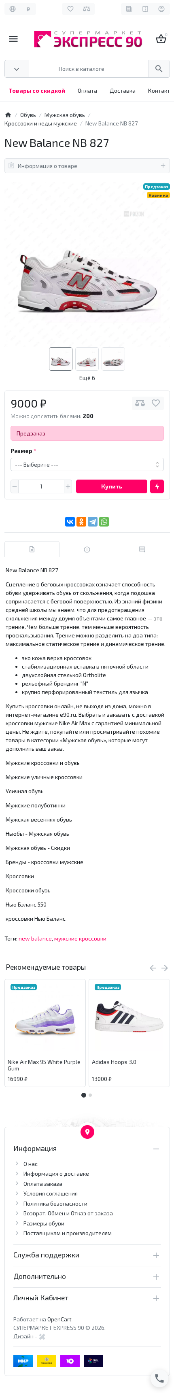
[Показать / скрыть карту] (87, 1132)
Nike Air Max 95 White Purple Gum (44, 1065)
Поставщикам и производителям (67, 1232)
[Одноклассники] (81, 522)
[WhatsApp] (104, 522)
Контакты (161, 90)
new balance (35, 938)
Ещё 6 (87, 377)
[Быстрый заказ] (157, 486)
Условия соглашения (50, 1193)
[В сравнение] (140, 403)
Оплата (87, 90)
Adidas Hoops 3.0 (114, 1062)
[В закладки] (156, 403)
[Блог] (129, 9)
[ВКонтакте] (70, 522)
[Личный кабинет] (161, 9)
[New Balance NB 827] (87, 264)
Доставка (123, 90)
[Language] (12, 9)
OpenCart (59, 1319)
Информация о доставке (56, 1173)
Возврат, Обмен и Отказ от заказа (68, 1213)
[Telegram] (93, 522)
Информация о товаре (47, 165)
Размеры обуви (43, 1223)
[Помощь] (145, 9)
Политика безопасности (55, 1203)
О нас (30, 1163)
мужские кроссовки (80, 938)
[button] (90, 1095)
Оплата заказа (42, 1183)
